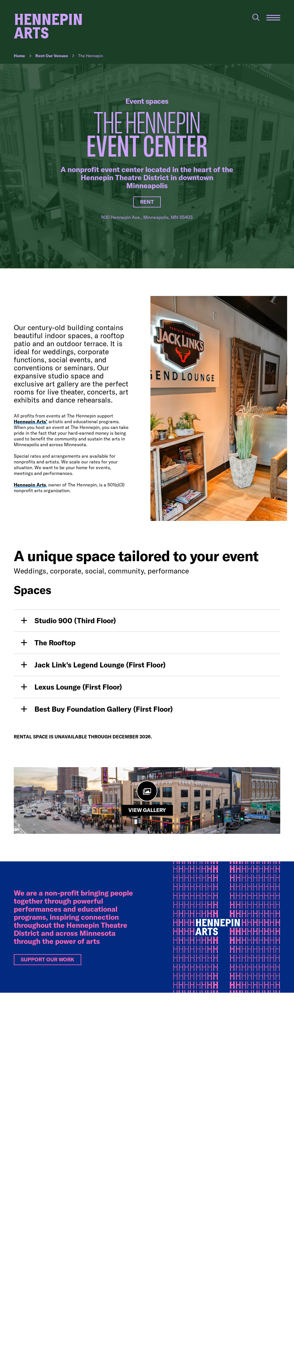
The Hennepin (90, 55)
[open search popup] (256, 17)
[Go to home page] (48, 26)
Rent (147, 202)
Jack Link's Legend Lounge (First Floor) (100, 664)
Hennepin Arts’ (30, 421)
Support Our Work (47, 959)
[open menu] (273, 17)
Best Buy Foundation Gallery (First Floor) (103, 709)
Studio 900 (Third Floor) (75, 620)
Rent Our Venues (51, 55)
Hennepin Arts (30, 485)
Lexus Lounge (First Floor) (78, 686)
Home (19, 55)
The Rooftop (55, 642)
